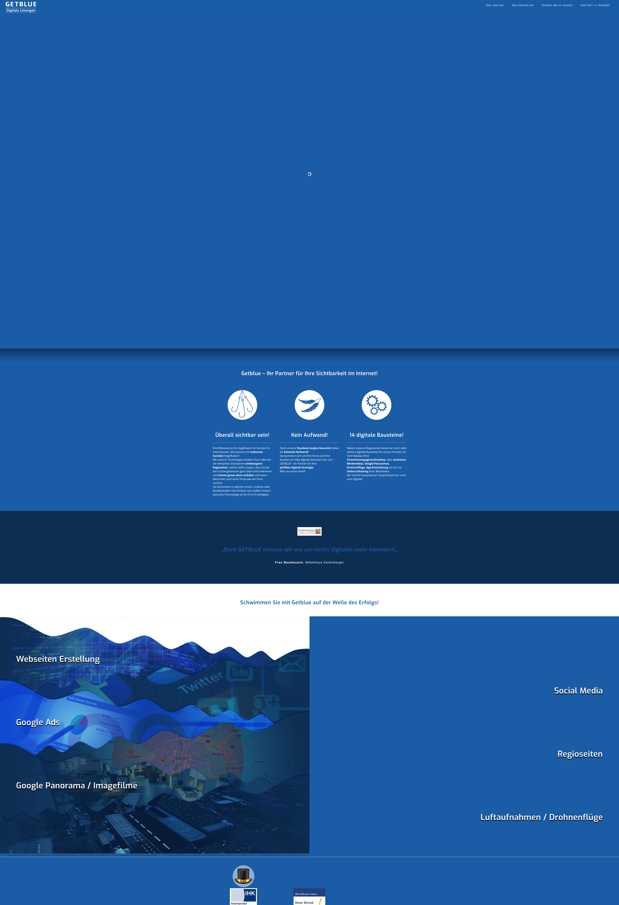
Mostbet (163, 855)
